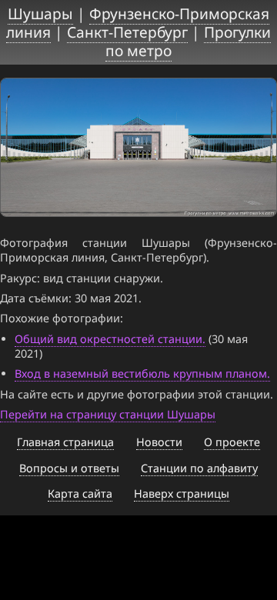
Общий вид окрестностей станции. (110, 339)
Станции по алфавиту (199, 468)
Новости (159, 442)
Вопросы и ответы (69, 468)
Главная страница (65, 442)
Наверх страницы (181, 493)
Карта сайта (80, 493)
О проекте (232, 442)
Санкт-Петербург (127, 32)
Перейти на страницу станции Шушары (107, 414)
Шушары (40, 13)
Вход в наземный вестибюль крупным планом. (142, 373)
